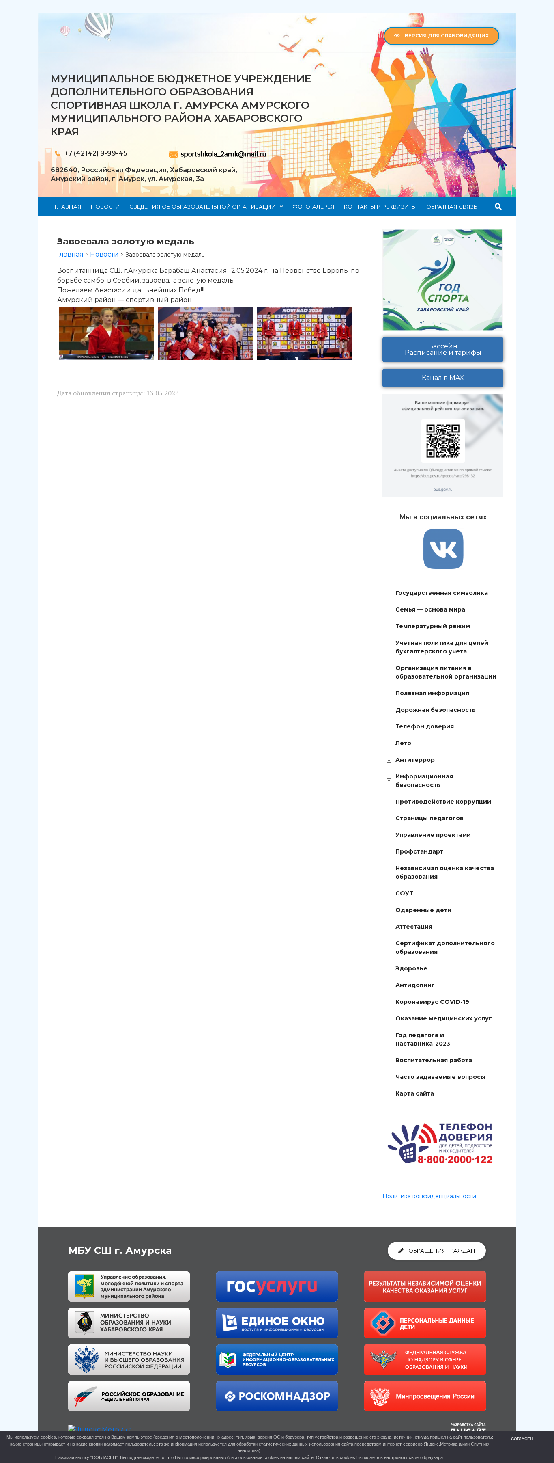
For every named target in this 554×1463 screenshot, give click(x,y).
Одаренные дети (423, 910)
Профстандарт (419, 851)
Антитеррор (415, 759)
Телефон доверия (424, 726)
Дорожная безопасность (435, 709)
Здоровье (411, 968)
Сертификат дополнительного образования (445, 947)
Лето (403, 743)
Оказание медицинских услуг (443, 1018)
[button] (498, 207)
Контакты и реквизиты (380, 206)
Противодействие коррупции (443, 801)
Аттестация (413, 926)
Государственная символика (441, 592)
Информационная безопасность (424, 781)
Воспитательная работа (433, 1060)
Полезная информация (432, 693)
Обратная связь (451, 206)
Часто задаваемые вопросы (440, 1077)
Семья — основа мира (430, 609)
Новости (105, 206)
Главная (68, 206)
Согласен (522, 1439)
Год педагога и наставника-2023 (422, 1039)
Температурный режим (432, 626)
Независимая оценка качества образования (444, 872)
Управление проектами (433, 834)
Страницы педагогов (429, 818)
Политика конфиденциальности (429, 1196)
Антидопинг (415, 985)
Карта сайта (414, 1093)
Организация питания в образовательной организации (445, 672)
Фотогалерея (313, 206)
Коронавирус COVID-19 (432, 1001)
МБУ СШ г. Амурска (120, 1250)
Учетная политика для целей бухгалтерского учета (441, 647)
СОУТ (404, 893)
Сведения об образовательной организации (202, 206)
